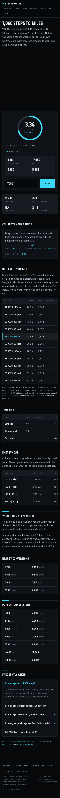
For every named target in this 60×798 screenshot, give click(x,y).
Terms (25, 771)
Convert (47, 183)
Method (6, 771)
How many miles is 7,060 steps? (20, 683)
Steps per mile (31, 9)
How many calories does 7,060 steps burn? (25, 715)
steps (11, 567)
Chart (18, 9)
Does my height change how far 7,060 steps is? (27, 723)
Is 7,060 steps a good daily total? (21, 732)
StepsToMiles (13, 4)
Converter (8, 9)
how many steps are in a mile (22, 742)
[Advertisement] (30, 79)
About (5, 14)
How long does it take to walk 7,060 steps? (25, 706)
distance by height (28, 744)
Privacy (16, 771)
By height (46, 9)
